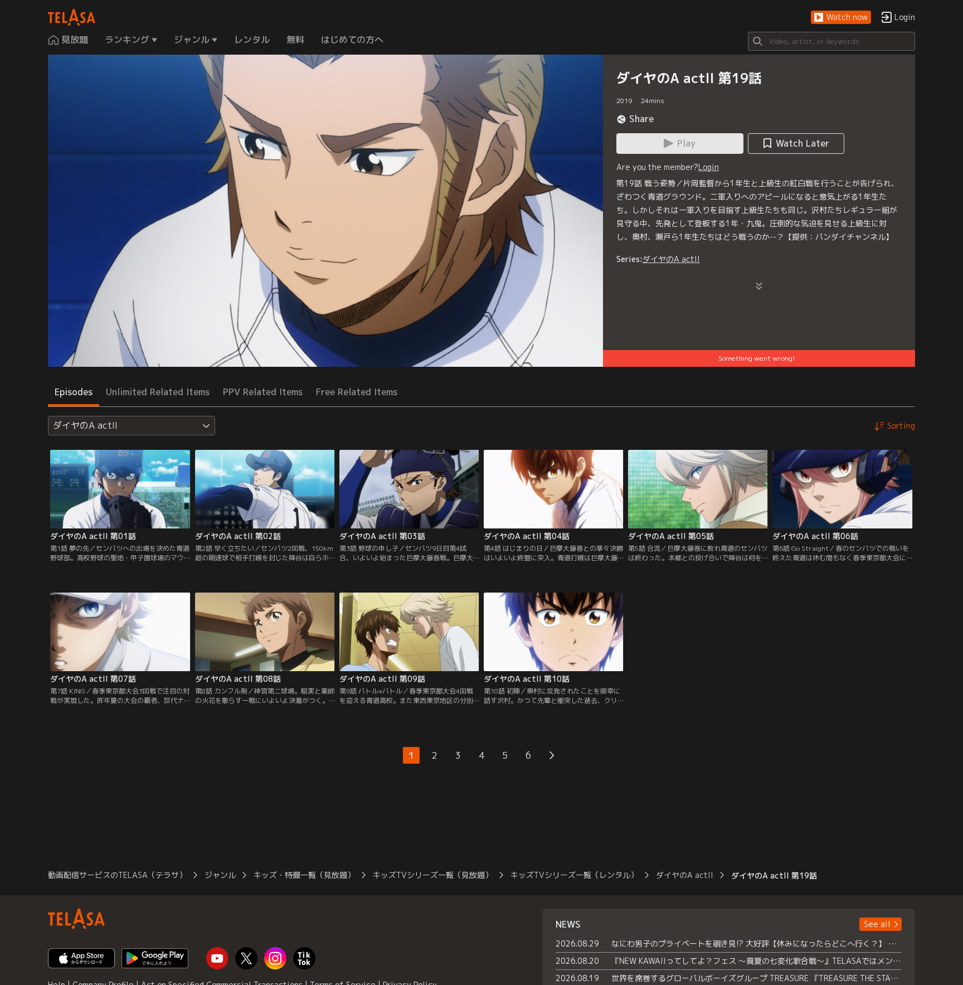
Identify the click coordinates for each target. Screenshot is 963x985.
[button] (841, 18)
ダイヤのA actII (671, 259)
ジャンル (220, 875)
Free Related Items (356, 392)
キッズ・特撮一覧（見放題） (304, 875)
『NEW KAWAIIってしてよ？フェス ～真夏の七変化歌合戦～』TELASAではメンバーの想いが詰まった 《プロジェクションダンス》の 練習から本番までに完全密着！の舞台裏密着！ (756, 960)
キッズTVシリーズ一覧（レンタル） (574, 875)
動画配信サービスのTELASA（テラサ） (117, 875)
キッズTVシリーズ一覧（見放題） (433, 875)
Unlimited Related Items (158, 392)
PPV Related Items (263, 392)
